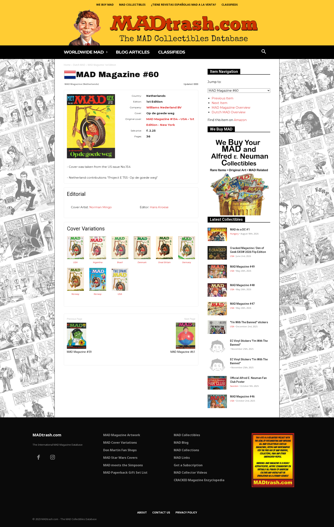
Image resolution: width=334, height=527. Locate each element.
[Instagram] (53, 458)
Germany (186, 262)
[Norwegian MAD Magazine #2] (97, 290)
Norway (75, 294)
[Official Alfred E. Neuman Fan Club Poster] (217, 383)
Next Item (219, 103)
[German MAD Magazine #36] (186, 258)
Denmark (142, 262)
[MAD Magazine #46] (217, 401)
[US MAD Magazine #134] (75, 258)
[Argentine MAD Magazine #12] (97, 258)
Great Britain (164, 262)
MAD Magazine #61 (182, 352)
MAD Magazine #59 (79, 352)
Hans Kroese (159, 207)
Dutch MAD (79, 65)
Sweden (234, 386)
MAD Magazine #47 (242, 303)
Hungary (234, 233)
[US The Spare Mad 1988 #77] (120, 290)
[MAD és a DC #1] (217, 234)
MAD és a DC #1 (240, 229)
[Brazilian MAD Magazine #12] (120, 258)
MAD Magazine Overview (231, 107)
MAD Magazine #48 (242, 285)
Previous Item (222, 98)
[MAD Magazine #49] (217, 271)
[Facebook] (38, 458)
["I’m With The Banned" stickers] (217, 327)
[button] (263, 52)
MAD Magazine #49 (242, 266)
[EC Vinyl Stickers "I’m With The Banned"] (217, 345)
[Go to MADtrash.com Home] (167, 27)
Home (67, 65)
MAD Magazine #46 (242, 396)
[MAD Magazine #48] (217, 290)
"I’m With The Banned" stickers (249, 322)
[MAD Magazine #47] (217, 308)
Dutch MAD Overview (228, 112)
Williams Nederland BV (163, 107)
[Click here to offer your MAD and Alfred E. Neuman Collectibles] (239, 214)
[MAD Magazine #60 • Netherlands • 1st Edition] (91, 126)
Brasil (120, 262)
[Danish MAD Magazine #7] (142, 258)
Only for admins (77, 372)
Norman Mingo (100, 207)
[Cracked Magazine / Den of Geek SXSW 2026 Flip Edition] (217, 253)
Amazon (240, 120)
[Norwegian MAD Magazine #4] (75, 290)
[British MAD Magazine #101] (164, 258)
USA (75, 262)
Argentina (97, 262)
